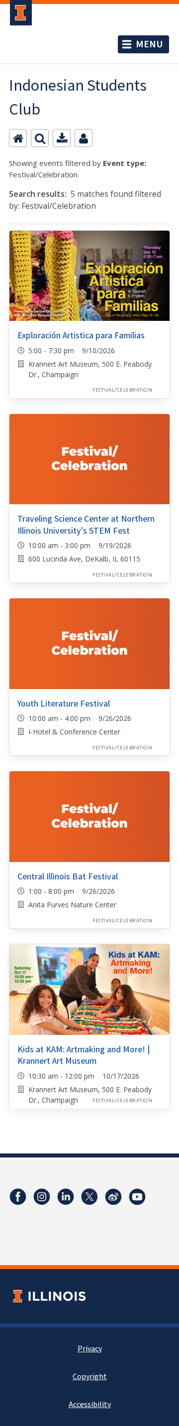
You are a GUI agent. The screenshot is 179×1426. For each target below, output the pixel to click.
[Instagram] (42, 1197)
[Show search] (40, 138)
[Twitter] (89, 1197)
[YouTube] (137, 1197)
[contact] (83, 138)
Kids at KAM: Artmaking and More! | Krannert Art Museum (83, 1055)
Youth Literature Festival (63, 704)
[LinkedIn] (66, 1197)
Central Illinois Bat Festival (67, 876)
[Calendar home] (18, 138)
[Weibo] (113, 1197)
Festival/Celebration (122, 390)
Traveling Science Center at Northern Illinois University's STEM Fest (86, 525)
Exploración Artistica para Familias (81, 335)
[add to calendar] (62, 138)
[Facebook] (18, 1197)
